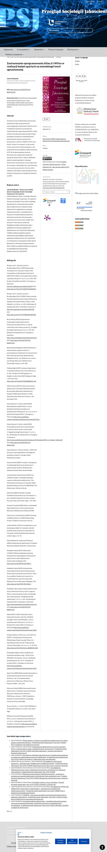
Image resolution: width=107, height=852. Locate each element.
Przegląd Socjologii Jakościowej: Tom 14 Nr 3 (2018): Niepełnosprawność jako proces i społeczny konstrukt (39, 778)
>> (11, 811)
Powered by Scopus (86, 210)
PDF (47, 119)
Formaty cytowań (49, 192)
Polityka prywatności (46, 832)
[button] (20, 832)
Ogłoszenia (8, 49)
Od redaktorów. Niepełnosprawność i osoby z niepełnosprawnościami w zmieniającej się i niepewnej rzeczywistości (38, 770)
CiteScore (89, 203)
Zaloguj (100, 1)
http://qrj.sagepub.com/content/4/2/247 (20, 286)
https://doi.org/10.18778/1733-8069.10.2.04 (53, 188)
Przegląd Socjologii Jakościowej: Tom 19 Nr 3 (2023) (38, 772)
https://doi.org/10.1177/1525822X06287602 (21, 315)
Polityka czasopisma (14, 54)
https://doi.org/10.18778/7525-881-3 (19, 563)
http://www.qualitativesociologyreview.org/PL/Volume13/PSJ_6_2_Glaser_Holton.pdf (34, 440)
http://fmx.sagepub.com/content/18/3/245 (20, 309)
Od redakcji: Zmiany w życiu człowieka (45, 782)
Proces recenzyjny (56, 49)
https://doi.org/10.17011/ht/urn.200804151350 (22, 648)
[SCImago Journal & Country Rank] (86, 193)
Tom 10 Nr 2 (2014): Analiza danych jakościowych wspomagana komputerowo (30, 57)
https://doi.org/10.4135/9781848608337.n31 (21, 381)
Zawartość (38, 49)
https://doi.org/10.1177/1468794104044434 (21, 289)
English (77, 61)
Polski (77, 64)
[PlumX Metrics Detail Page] (47, 217)
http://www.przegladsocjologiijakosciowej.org (22, 338)
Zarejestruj (90, 1)
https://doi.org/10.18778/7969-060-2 (19, 584)
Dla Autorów (72, 49)
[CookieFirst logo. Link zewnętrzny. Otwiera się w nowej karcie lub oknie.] (18, 835)
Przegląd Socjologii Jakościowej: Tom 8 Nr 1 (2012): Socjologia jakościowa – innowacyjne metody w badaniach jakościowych (39, 751)
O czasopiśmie (23, 49)
